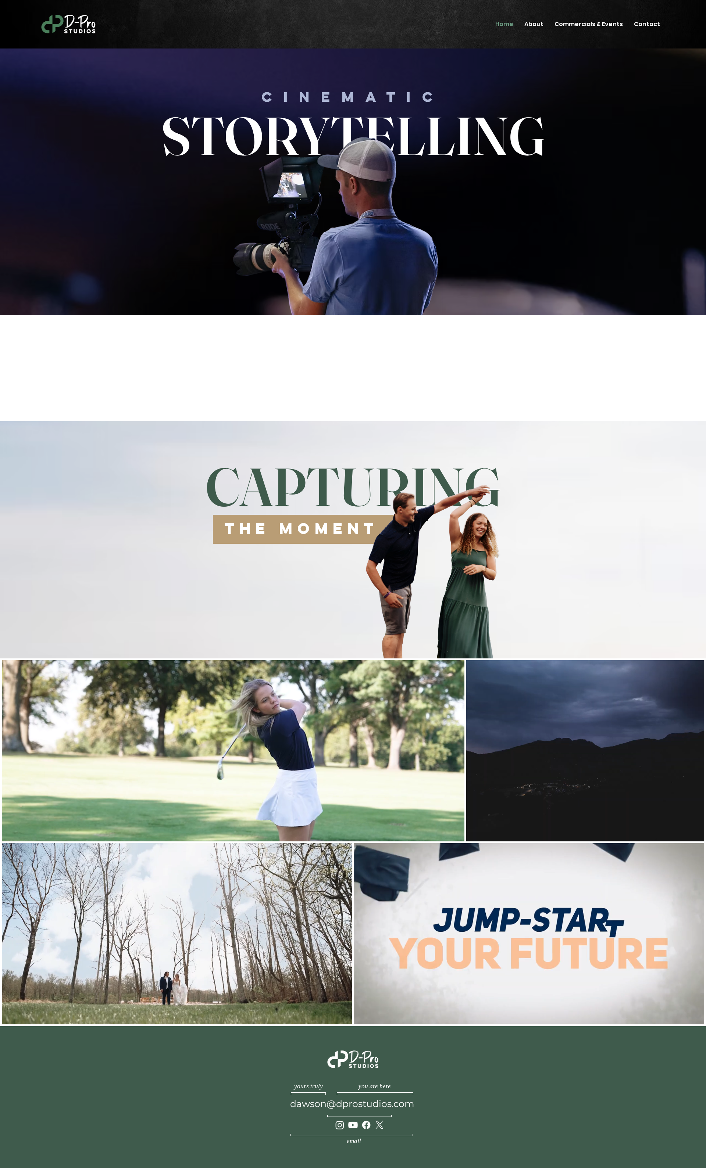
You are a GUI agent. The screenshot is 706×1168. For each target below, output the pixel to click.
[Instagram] (339, 1125)
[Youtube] (353, 1125)
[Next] (697, 368)
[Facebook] (366, 1125)
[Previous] (9, 368)
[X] (379, 1125)
